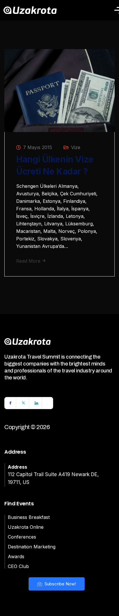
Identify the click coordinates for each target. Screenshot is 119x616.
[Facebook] (10, 403)
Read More (29, 261)
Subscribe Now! (59, 584)
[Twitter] (23, 403)
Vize (75, 147)
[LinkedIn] (36, 403)
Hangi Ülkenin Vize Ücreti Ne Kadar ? (55, 165)
